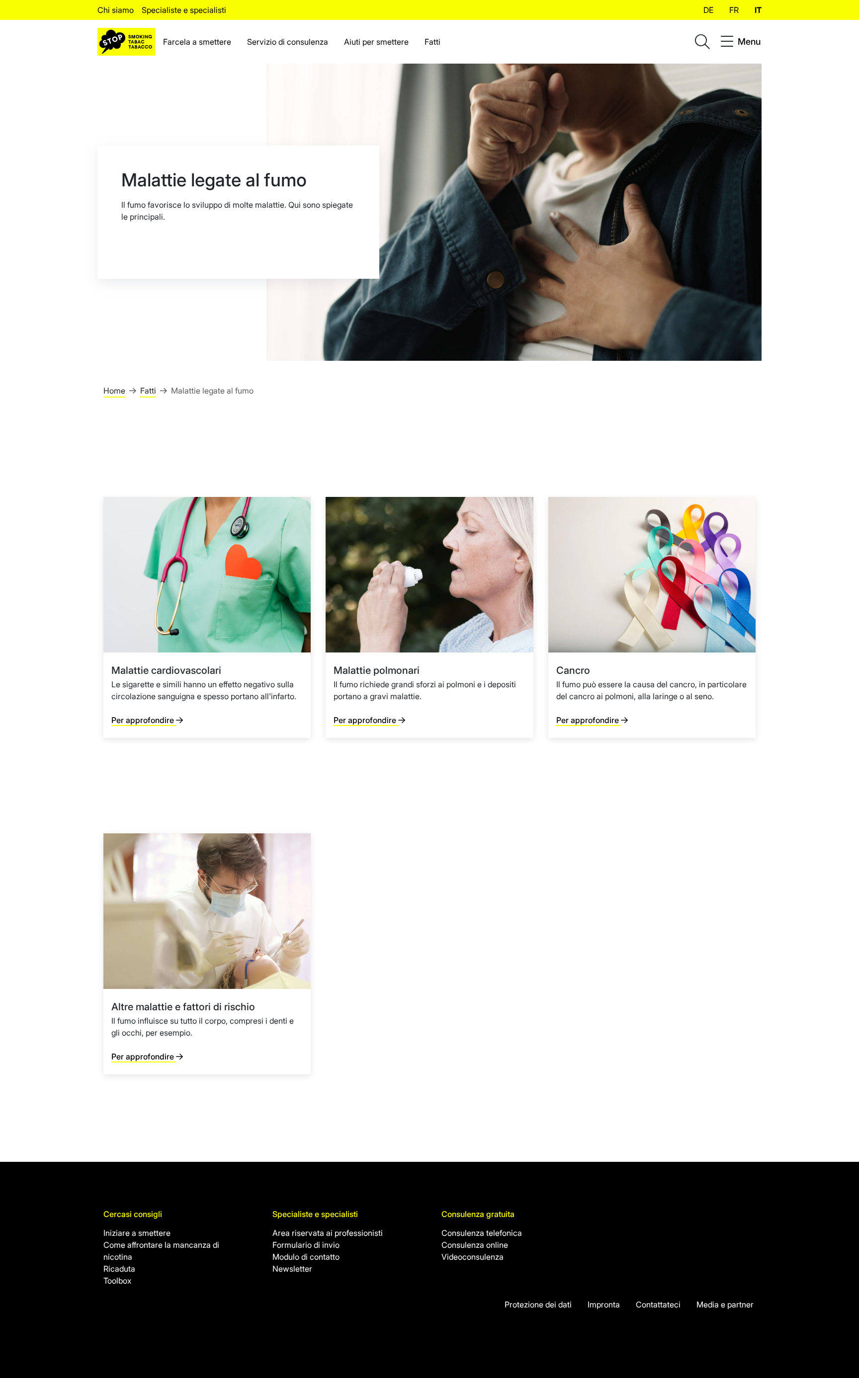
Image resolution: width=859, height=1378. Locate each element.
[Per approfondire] (207, 617)
